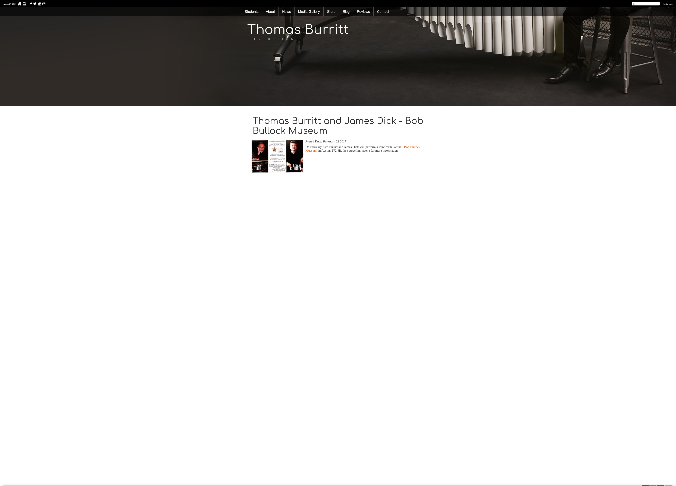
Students (252, 11)
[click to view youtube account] (39, 4)
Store (331, 11)
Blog (346, 11)
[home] (19, 5)
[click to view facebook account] (30, 4)
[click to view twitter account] (34, 4)
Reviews (363, 11)
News (286, 11)
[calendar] (24, 4)
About (270, 11)
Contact (383, 11)
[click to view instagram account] (43, 4)
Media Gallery (309, 11)
